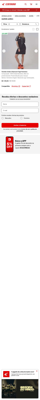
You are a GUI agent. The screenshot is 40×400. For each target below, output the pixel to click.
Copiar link (25, 86)
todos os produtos (20, 16)
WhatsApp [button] (15, 86)
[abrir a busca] (25, 4)
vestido (31, 16)
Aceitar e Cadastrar (20, 125)
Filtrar (6, 24)
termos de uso (25, 129)
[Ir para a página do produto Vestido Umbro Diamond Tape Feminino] (20, 51)
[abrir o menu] (36, 4)
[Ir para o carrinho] (31, 4)
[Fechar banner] (36, 371)
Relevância (25, 24)
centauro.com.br (7, 16)
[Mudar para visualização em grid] (33, 29)
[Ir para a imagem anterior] (3, 50)
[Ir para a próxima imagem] (36, 50)
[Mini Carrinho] (31, 4)
